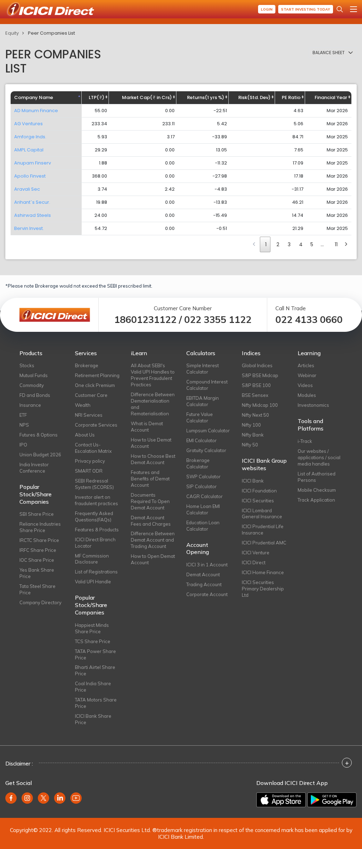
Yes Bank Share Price (36, 573)
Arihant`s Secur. (32, 202)
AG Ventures (28, 123)
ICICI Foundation (259, 490)
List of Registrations (96, 571)
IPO (23, 444)
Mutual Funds (33, 375)
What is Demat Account (147, 427)
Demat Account (203, 574)
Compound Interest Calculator (207, 385)
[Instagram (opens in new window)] (27, 798)
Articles (306, 365)
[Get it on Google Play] (332, 799)
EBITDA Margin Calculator (202, 401)
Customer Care (91, 395)
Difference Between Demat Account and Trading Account (153, 540)
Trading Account (204, 584)
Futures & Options (38, 435)
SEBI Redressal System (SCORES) (94, 484)
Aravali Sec (27, 189)
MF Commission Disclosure (92, 559)
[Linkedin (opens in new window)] (59, 798)
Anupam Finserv (32, 163)
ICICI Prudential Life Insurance (263, 530)
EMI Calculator (201, 440)
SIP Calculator (201, 486)
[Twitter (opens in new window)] (43, 798)
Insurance (30, 405)
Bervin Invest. (29, 228)
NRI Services (89, 415)
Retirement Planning (97, 375)
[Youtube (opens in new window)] (76, 798)
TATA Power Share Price (95, 654)
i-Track (305, 441)
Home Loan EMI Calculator (203, 509)
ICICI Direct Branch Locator (95, 543)
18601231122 (145, 319)
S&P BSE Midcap (260, 375)
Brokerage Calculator (198, 463)
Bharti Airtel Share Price (95, 670)
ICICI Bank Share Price (93, 719)
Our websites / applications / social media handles (319, 457)
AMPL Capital (28, 149)
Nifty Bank (253, 435)
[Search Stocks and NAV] (339, 9)
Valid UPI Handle (93, 581)
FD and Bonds (34, 395)
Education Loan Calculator (203, 526)
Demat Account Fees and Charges (151, 521)
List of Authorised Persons (316, 477)
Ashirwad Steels (32, 215)
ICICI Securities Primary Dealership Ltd (263, 588)
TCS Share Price (92, 641)
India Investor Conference (34, 468)
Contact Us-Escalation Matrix (93, 448)
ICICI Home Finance (263, 572)
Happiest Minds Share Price (92, 628)
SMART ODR (89, 471)
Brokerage (86, 365)
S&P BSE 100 (256, 385)
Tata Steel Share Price (37, 589)
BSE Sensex (255, 395)
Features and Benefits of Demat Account (150, 478)
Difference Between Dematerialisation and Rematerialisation (153, 404)
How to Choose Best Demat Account (153, 459)
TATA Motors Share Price (96, 703)
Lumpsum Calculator (208, 430)
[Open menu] (353, 9)
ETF (23, 415)
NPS (24, 425)
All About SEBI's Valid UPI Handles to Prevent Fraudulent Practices (153, 375)
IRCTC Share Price (39, 540)
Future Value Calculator (199, 417)
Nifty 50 (250, 444)
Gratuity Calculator (206, 450)
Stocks (26, 365)
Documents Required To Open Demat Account (150, 501)
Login (267, 9)
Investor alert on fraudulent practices (96, 500)
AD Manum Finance (36, 110)
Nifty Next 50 (255, 415)
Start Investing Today (305, 9)
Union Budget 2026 (40, 454)
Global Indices (257, 365)
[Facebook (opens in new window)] (11, 798)
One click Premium (95, 385)
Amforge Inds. (30, 136)
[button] (333, 52)
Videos (305, 385)
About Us (85, 435)
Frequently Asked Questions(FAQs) (94, 516)
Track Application (316, 500)
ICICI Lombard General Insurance (262, 514)
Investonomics (313, 405)
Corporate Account (207, 594)
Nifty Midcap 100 (260, 405)
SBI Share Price (36, 514)
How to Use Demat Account (151, 443)
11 (336, 244)
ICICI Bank (253, 481)
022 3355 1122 (217, 319)
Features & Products (97, 529)
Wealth (82, 405)
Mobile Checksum (317, 490)
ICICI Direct (253, 562)
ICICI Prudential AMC (264, 542)
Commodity (31, 385)
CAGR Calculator (204, 496)
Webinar (307, 375)
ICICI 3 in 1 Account (207, 564)
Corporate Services (96, 425)
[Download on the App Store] (281, 799)
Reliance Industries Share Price (40, 527)
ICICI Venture (255, 552)
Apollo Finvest (30, 176)
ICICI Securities (258, 500)
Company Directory (40, 602)
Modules (307, 395)
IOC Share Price (36, 560)
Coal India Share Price (93, 687)
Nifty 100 (251, 425)
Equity (12, 33)
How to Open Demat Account (153, 559)
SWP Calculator (203, 476)
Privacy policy (90, 461)
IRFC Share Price (37, 550)
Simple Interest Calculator (202, 369)
